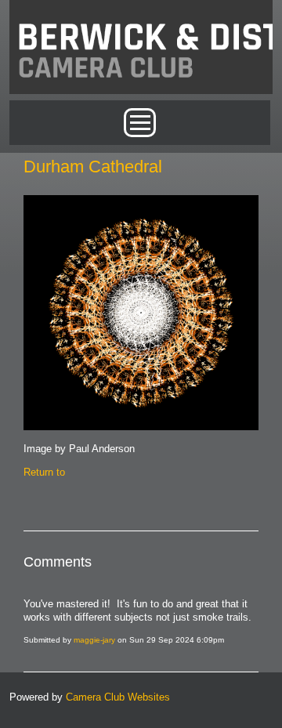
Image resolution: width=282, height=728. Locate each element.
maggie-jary (94, 640)
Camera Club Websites (118, 697)
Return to (44, 472)
